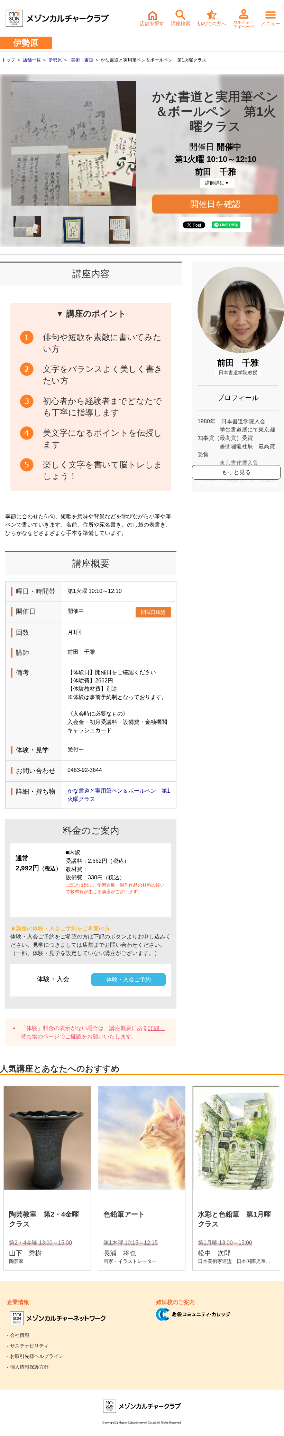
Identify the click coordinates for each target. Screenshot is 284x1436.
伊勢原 (55, 60)
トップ (8, 60)
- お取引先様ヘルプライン (35, 1356)
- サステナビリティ (28, 1346)
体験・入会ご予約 (129, 979)
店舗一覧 (32, 60)
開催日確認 (153, 612)
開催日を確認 (215, 204)
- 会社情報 (18, 1335)
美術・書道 (82, 60)
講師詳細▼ (217, 183)
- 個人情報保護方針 (28, 1367)
